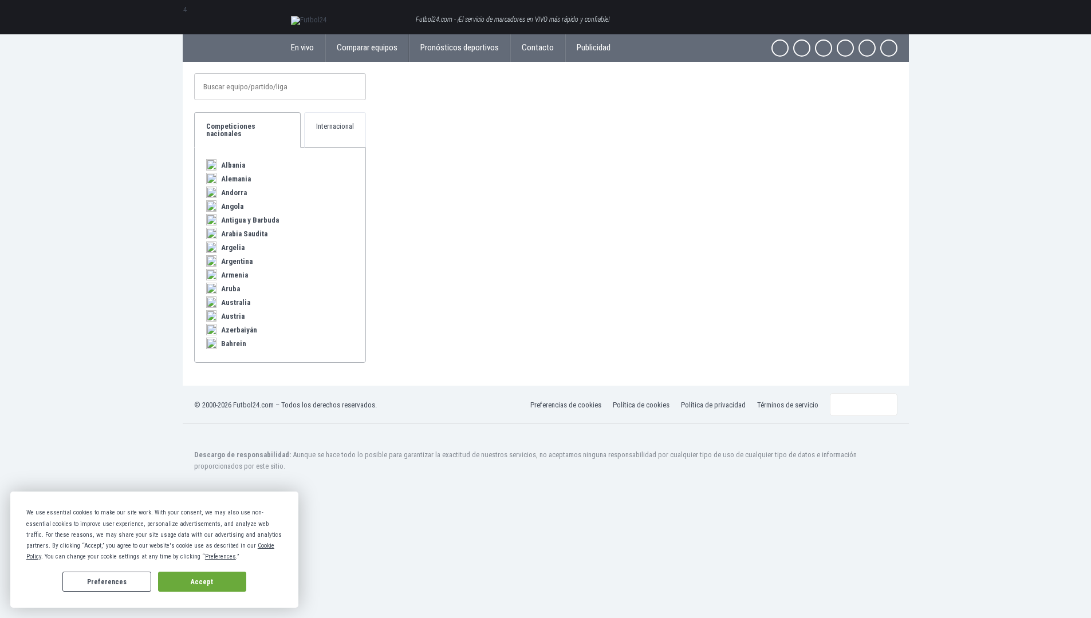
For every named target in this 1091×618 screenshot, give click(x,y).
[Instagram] (823, 48)
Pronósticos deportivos (459, 47)
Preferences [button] (220, 556)
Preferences (107, 582)
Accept (202, 582)
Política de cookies (641, 405)
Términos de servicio (787, 405)
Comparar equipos (367, 47)
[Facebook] (780, 48)
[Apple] (845, 48)
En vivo (302, 47)
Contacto (538, 47)
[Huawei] (888, 48)
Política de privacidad (713, 405)
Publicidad (594, 47)
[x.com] (801, 48)
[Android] (867, 48)
